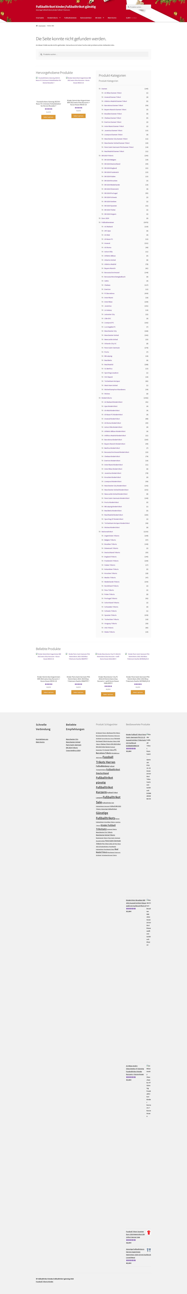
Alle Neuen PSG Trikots (113, 733)
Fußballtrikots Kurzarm (103, 806)
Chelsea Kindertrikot (112, 456)
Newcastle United (111, 339)
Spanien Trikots (110, 615)
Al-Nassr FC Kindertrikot (113, 414)
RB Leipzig (108, 356)
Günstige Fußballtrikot (109, 809)
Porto (106, 352)
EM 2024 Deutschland (112, 164)
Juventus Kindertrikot (112, 473)
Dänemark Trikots (111, 548)
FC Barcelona (109, 293)
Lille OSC (107, 318)
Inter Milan (108, 302)
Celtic (106, 281)
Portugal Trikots (110, 598)
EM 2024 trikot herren (103, 747)
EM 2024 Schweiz (110, 197)
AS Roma (107, 247)
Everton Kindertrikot (112, 460)
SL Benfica (108, 368)
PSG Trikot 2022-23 (108, 844)
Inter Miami (108, 297)
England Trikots (110, 557)
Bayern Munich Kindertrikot (114, 444)
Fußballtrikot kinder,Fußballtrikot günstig (66, 6)
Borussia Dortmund (111, 272)
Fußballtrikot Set (108, 803)
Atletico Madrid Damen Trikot (115, 101)
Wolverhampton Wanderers (114, 389)
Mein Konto (112, 18)
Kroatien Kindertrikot (112, 477)
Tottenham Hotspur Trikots (109, 855)
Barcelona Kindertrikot (113, 440)
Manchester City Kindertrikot (115, 486)
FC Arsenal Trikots (108, 750)
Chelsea (107, 285)
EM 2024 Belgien (110, 160)
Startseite (40, 18)
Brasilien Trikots (110, 544)
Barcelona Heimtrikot (102, 735)
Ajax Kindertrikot (110, 406)
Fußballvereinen (70, 18)
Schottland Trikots (111, 602)
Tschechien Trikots (111, 619)
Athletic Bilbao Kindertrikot (114, 431)
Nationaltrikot (86, 18)
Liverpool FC (109, 323)
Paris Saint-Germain (112, 348)
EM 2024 (98, 18)
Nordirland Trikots (111, 586)
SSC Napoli (108, 377)
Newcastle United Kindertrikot (115, 494)
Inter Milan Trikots (109, 822)
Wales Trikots (109, 632)
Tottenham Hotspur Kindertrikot (117, 523)
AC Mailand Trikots (101, 733)
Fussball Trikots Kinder (44, 1281)
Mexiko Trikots (110, 577)
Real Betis (108, 360)
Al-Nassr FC (108, 239)
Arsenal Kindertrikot (112, 419)
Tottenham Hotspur (112, 381)
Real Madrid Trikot (109, 849)
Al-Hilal (107, 235)
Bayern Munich (109, 268)
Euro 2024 (105, 218)
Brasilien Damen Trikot (113, 114)
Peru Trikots (109, 590)
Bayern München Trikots (108, 738)
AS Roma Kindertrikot (112, 423)
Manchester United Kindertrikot (116, 490)
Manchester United (111, 335)
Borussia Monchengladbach (114, 277)
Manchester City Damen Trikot (115, 139)
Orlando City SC (110, 343)
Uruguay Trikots (110, 623)
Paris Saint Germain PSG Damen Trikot (119, 147)
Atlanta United (110, 260)
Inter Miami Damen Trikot (114, 126)
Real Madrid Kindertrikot (113, 515)
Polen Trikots (109, 594)
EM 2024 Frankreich (111, 172)
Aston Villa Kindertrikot (113, 427)
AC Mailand (108, 226)
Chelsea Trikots (106, 744)
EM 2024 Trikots (107, 155)
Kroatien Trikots (110, 573)
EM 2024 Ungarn (110, 214)
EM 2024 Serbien (110, 201)
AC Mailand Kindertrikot (113, 402)
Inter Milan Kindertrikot (113, 469)
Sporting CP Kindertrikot (113, 519)
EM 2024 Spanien (110, 206)
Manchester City (110, 331)
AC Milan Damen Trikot (113, 93)
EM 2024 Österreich (111, 189)
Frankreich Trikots (111, 561)
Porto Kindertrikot (111, 502)
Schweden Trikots (111, 607)
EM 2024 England (110, 168)
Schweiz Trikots (110, 611)
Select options (48, 117)
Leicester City (109, 314)
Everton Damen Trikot (112, 122)
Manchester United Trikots (105, 835)
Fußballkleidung (102, 766)
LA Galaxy (108, 310)
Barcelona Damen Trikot (113, 105)
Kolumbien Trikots (111, 569)
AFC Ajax (107, 231)
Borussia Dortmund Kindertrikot (116, 452)
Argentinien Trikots (111, 536)
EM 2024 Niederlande (112, 185)
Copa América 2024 (73, 750)
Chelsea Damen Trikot (112, 118)
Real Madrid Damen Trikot (114, 151)
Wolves (107, 394)
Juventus (107, 306)
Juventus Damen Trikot (113, 130)
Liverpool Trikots (112, 829)
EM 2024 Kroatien (110, 181)
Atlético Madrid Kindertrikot (115, 435)
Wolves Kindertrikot (112, 527)
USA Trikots (108, 628)
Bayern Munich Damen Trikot (115, 109)
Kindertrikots (53, 18)
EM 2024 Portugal (110, 193)
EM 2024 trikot (116, 744)
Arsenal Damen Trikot (112, 97)
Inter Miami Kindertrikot (113, 465)
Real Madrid (108, 364)
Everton (107, 289)
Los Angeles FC (109, 327)
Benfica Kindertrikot (112, 448)
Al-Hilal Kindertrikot (112, 410)
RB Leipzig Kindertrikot (113, 506)
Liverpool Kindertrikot (112, 481)
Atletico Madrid (110, 264)
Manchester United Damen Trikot (117, 143)
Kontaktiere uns (42, 739)
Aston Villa (108, 252)
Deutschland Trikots (112, 552)
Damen (104, 89)
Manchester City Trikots (104, 832)
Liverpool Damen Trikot (113, 134)
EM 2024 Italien (109, 176)
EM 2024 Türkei (109, 210)
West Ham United (111, 385)
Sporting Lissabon (111, 373)
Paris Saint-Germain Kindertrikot (116, 498)
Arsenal (107, 243)
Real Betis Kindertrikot (113, 511)
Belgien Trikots (110, 540)
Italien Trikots (109, 565)
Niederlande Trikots (111, 582)
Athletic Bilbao (110, 256)
